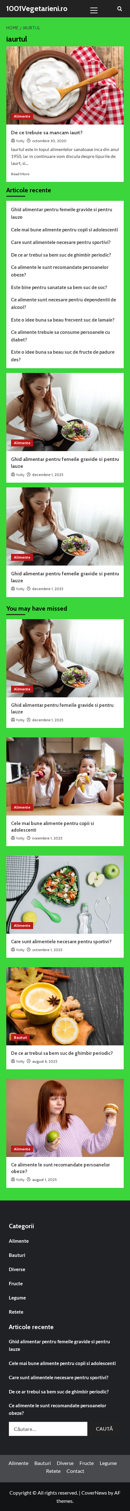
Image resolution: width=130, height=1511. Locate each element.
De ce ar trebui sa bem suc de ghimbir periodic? (61, 255)
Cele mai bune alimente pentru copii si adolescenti (64, 229)
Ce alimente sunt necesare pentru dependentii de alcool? (63, 303)
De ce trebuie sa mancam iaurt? (47, 133)
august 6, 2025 (44, 1061)
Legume (17, 1297)
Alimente (22, 116)
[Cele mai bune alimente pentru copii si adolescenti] (65, 776)
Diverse (17, 1269)
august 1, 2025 (44, 1179)
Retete (16, 1312)
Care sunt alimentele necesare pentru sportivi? (60, 242)
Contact (75, 1471)
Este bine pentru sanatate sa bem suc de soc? (59, 287)
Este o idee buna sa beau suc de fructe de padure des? (63, 355)
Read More (20, 173)
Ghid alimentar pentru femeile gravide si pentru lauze (61, 213)
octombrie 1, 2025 (47, 949)
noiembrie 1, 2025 (47, 838)
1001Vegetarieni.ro (37, 8)
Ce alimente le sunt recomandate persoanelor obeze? (60, 270)
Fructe (16, 1283)
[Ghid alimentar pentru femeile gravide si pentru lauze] (65, 412)
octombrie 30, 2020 (49, 140)
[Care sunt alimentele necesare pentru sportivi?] (65, 895)
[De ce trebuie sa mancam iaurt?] (65, 85)
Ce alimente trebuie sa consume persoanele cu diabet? (60, 335)
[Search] (120, 8)
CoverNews (94, 1493)
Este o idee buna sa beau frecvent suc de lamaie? (62, 320)
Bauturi (20, 1037)
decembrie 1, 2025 (47, 474)
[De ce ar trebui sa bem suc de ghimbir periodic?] (65, 1006)
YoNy (20, 141)
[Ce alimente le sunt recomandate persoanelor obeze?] (65, 1118)
